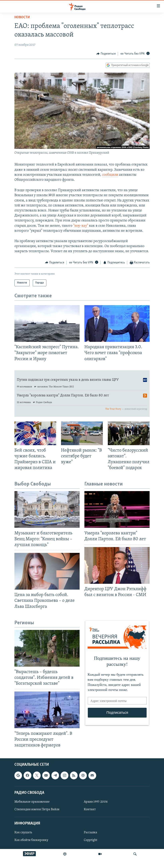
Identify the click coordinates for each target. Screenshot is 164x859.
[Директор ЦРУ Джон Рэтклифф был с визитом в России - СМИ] (117, 565)
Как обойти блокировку (31, 840)
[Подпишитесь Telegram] (55, 775)
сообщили (110, 175)
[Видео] (100, 854)
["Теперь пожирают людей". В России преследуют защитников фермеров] (47, 709)
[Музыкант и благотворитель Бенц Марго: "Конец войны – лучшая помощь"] (47, 509)
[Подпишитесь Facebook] (27, 775)
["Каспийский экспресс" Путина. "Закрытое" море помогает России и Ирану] (47, 323)
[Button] (106, 53)
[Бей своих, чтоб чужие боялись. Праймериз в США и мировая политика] (35, 433)
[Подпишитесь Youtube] (46, 775)
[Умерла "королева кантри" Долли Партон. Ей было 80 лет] (117, 509)
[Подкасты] (83, 775)
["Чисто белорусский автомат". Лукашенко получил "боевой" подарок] (129, 433)
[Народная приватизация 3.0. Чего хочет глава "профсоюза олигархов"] (117, 323)
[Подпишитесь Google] (18, 775)
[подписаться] (92, 775)
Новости (22, 17)
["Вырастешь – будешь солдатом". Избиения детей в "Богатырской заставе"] (47, 648)
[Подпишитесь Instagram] (64, 775)
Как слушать (23, 832)
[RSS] (74, 775)
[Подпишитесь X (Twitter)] (37, 775)
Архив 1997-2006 (96, 801)
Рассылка (90, 832)
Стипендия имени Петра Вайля (36, 809)
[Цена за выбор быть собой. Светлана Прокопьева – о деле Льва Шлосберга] (47, 571)
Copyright (90, 840)
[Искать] (135, 854)
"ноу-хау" (80, 226)
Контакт (90, 809)
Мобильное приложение (32, 801)
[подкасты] (65, 854)
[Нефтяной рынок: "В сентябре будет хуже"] (82, 433)
